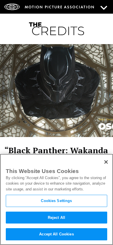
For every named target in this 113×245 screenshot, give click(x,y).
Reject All (56, 217)
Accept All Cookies (56, 234)
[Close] (106, 162)
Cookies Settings (56, 201)
